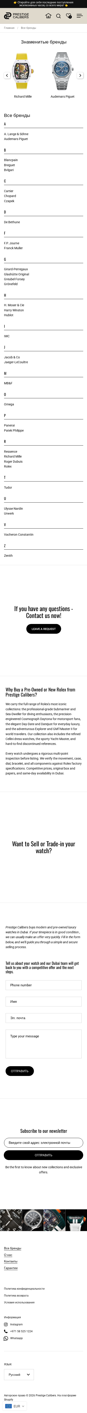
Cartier (8, 191)
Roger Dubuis (13, 461)
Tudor (8, 487)
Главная (9, 28)
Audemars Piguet (16, 139)
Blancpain (11, 160)
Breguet (9, 165)
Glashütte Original (16, 274)
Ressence (10, 451)
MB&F (8, 383)
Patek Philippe (14, 430)
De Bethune (12, 222)
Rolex (8, 466)
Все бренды (12, 1247)
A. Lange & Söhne (16, 134)
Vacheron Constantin (18, 534)
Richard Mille (13, 456)
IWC (7, 336)
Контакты (10, 1261)
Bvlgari (9, 170)
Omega (9, 404)
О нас (8, 1254)
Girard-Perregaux (16, 269)
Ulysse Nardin (13, 508)
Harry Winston (14, 310)
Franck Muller (13, 248)
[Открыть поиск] (58, 16)
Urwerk (9, 513)
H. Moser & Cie (14, 305)
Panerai (9, 425)
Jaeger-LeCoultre (16, 362)
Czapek (9, 201)
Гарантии (11, 1267)
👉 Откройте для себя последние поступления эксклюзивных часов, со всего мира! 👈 (43, 4)
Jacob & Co (12, 357)
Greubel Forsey (14, 279)
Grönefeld (11, 284)
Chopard (10, 196)
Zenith (8, 555)
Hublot (8, 315)
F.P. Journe (11, 243)
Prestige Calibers (46, 1395)
